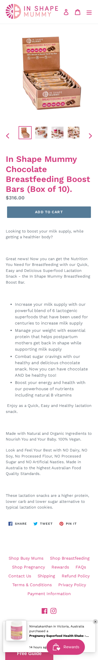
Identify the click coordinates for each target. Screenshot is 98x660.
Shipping (46, 575)
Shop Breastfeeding (70, 558)
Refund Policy (76, 575)
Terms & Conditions (32, 584)
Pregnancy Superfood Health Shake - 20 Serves (59, 636)
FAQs (81, 567)
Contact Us (19, 575)
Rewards (60, 567)
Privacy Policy (72, 584)
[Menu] (89, 12)
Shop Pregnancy (28, 567)
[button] (29, 653)
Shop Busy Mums (26, 558)
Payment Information (49, 593)
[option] (25, 132)
